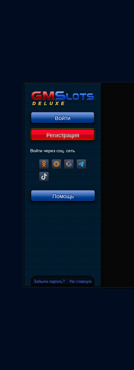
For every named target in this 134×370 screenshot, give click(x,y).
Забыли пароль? (49, 281)
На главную (80, 281)
